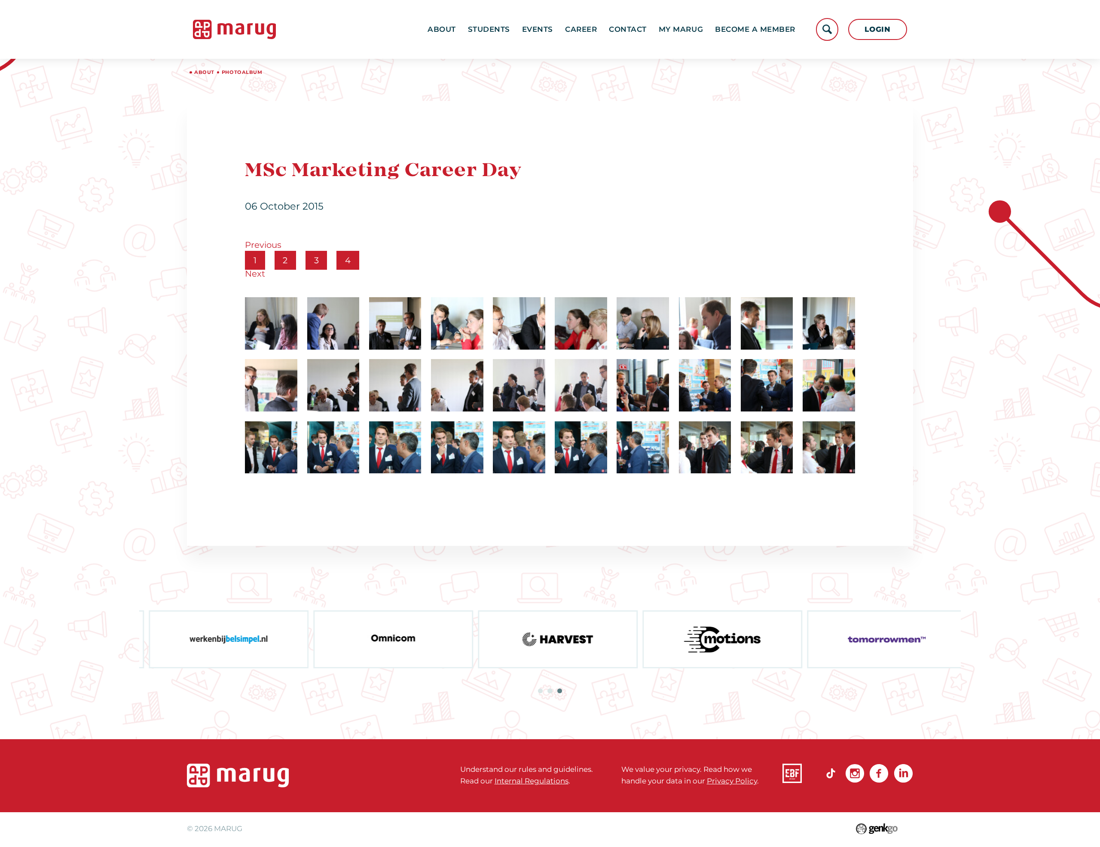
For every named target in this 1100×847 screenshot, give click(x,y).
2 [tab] (549, 691)
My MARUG (681, 29)
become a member (755, 29)
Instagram (855, 773)
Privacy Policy (732, 781)
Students (489, 29)
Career (581, 29)
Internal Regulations (531, 781)
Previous (263, 245)
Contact (628, 29)
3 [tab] (559, 691)
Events (537, 29)
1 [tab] (540, 691)
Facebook (879, 773)
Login (878, 29)
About (442, 29)
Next (255, 273)
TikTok (830, 773)
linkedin (903, 773)
